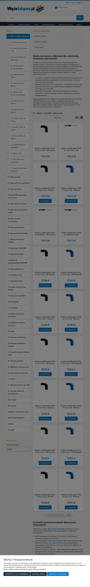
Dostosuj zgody (38, 574)
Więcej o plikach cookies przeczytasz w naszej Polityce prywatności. (25, 569)
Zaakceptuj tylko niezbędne (16, 574)
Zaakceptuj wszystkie (58, 574)
